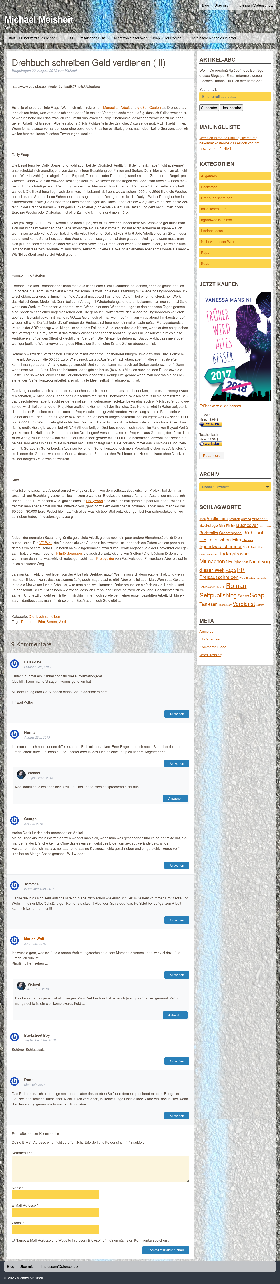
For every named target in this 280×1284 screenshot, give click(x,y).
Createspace (230, 532)
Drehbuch (28, 621)
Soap (205, 263)
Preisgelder (105, 558)
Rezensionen (207, 587)
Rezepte (220, 587)
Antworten (177, 713)
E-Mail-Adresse (25, 1205)
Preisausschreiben (219, 577)
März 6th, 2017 (34, 1084)
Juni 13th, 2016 (35, 943)
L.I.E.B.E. (68, 37)
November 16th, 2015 (39, 889)
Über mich (222, 5)
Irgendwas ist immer (216, 219)
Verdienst (66, 621)
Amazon (234, 519)
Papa (205, 252)
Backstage (209, 186)
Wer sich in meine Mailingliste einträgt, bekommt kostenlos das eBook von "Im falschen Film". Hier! (229, 143)
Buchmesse (265, 525)
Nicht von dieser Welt (130, 37)
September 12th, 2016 (40, 1040)
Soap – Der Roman (167, 37)
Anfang (246, 518)
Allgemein (209, 176)
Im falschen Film (92, 37)
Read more (211, 455)
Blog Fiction (227, 525)
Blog (205, 5)
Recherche (261, 578)
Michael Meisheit (38, 19)
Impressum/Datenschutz (254, 5)
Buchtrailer (209, 532)
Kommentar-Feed (213, 646)
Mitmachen (212, 561)
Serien (52, 621)
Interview (247, 540)
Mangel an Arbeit (116, 107)
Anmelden (207, 631)
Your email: (208, 89)
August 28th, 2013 (37, 737)
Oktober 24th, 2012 (37, 667)
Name (17, 1187)
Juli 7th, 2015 (33, 823)
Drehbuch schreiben (44, 616)
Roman (236, 585)
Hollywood (94, 500)
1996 (203, 519)
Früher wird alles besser (37, 37)
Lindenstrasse (212, 230)
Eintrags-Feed (211, 639)
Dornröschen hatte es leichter (213, 37)
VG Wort (45, 542)
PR (241, 569)
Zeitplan (260, 604)
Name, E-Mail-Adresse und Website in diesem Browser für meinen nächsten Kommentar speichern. (92, 1240)
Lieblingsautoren (208, 554)
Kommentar (22, 1152)
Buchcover (247, 525)
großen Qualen (149, 107)
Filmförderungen (69, 553)
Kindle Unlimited (253, 547)
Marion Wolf (34, 938)
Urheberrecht (225, 604)
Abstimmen (217, 518)
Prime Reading (247, 578)
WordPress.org (211, 654)
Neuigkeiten (237, 561)
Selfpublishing (218, 594)
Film (41, 621)
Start (11, 37)
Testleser (208, 604)
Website (18, 1222)
